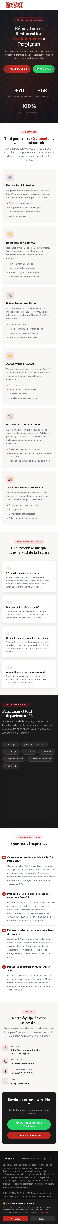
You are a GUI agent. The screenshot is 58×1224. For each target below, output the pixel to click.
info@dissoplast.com (22, 1083)
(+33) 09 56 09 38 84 (22, 1063)
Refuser (42, 1219)
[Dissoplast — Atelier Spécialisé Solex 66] (14, 5)
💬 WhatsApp (43, 69)
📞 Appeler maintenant (29, 1135)
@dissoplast (49, 1158)
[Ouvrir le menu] (52, 5)
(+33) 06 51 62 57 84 (22, 1073)
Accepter (15, 1219)
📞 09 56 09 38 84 (17, 69)
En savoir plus (43, 1212)
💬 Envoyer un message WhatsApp (29, 1124)
